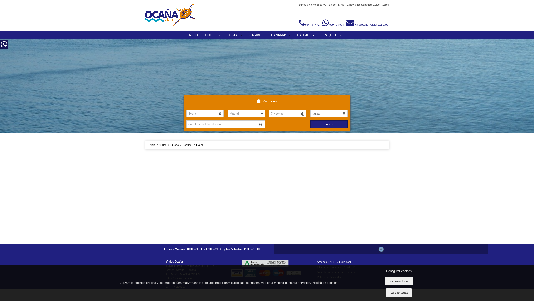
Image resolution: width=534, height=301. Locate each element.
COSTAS (233, 35)
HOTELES (212, 35)
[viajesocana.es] (171, 14)
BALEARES (306, 35)
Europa (174, 145)
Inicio (152, 145)
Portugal (187, 145)
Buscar (329, 124)
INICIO (193, 35)
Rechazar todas (398, 281)
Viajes (162, 145)
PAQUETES (332, 35)
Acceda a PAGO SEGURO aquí (334, 262)
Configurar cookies (399, 271)
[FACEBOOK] (381, 249)
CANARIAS (279, 35)
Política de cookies (325, 282)
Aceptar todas (399, 292)
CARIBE (255, 35)
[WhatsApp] (4, 46)
